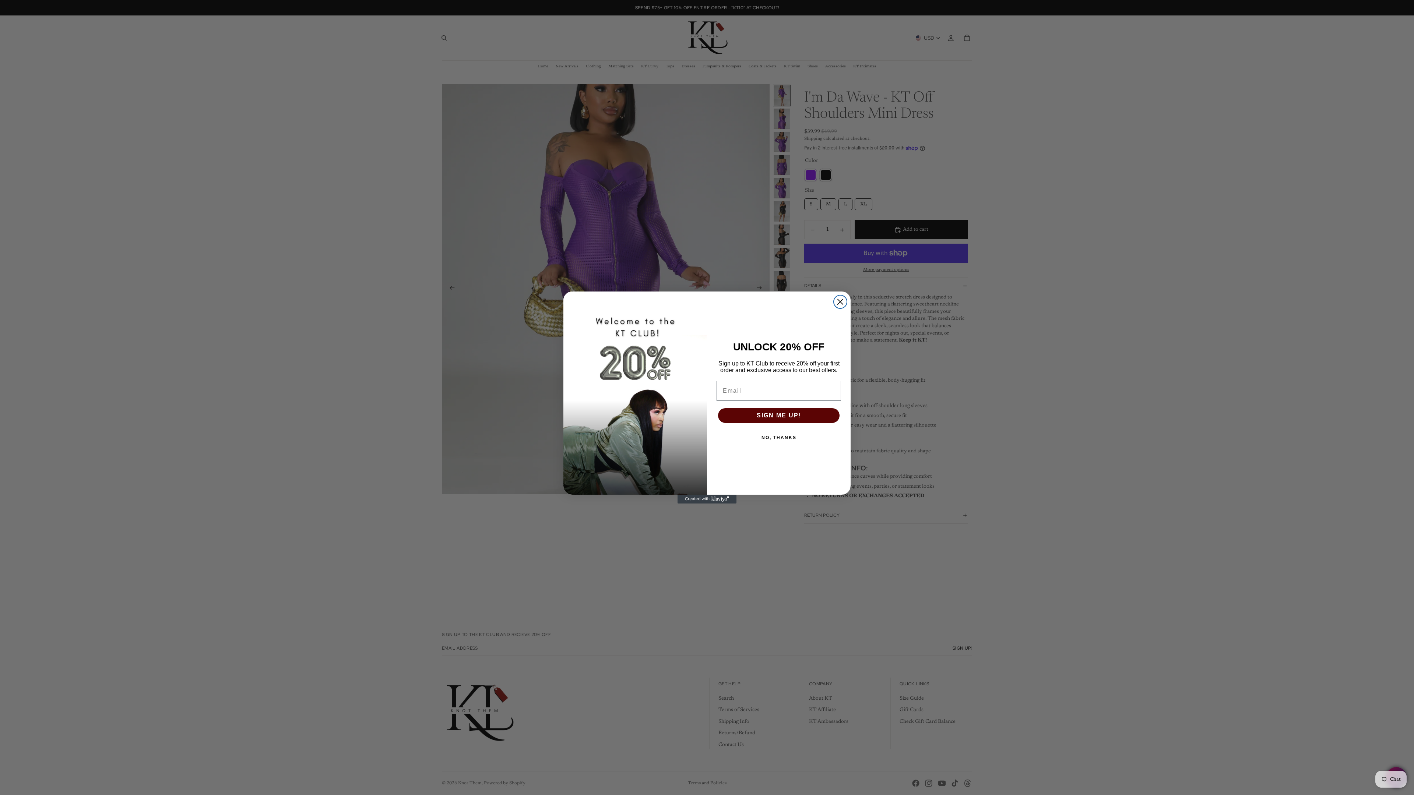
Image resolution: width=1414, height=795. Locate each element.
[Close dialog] (840, 301)
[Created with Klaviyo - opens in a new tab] (707, 499)
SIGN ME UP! (779, 415)
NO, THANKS (778, 437)
